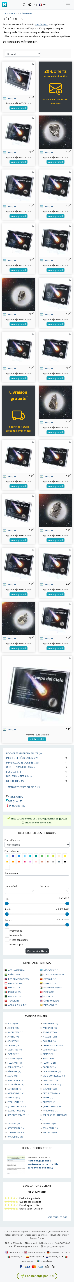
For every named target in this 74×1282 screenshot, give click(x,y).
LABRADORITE (52, 1084)
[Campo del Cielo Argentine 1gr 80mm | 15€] (18, 131)
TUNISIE (13, 1000)
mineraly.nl (54, 1256)
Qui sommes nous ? (58, 1231)
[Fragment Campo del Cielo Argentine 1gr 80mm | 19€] (18, 185)
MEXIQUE (14, 992)
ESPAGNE (49, 979)
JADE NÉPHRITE (52, 1071)
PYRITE (48, 1097)
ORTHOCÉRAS (51, 1093)
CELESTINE (15, 1049)
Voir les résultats (37, 951)
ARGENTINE (50, 970)
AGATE (13, 1023)
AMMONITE (50, 1028)
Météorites (15, 780)
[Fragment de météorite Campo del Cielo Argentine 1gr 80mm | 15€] (18, 618)
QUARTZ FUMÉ (52, 1106)
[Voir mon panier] (35, 4)
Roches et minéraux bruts (24, 753)
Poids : (8, 909)
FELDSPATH (15, 1062)
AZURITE (13, 1041)
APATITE (13, 1036)
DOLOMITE (15, 1058)
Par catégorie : (12, 840)
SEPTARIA (14, 1123)
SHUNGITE (49, 1123)
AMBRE (13, 1028)
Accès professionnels (37, 1234)
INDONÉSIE (15, 983)
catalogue (11, 13)
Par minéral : (11, 886)
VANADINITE (15, 1136)
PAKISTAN (14, 996)
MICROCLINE (16, 1093)
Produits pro (17, 805)
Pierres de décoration (22, 757)
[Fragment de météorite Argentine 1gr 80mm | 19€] (55, 131)
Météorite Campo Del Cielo (24, 787)
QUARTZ (49, 1102)
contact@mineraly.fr (27, 1246)
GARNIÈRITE (15, 1067)
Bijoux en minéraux (20, 776)
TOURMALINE (16, 1132)
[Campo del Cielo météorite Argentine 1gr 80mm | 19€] (55, 239)
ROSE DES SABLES (18, 1115)
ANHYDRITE (50, 1032)
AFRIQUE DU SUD (17, 1005)
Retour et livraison (14, 1234)
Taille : (8, 920)
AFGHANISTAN (16, 970)
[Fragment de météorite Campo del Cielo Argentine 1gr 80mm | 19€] (18, 455)
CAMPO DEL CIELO (53, 1045)
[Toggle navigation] (68, 4)
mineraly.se (46, 1261)
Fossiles (14, 771)
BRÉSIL (14, 974)
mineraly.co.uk (35, 1252)
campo (11, 98)
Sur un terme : (12, 873)
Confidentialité (38, 1231)
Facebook (32, 1243)
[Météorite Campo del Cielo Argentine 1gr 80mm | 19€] (18, 77)
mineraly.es (35, 1256)
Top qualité (14, 801)
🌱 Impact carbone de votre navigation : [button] (37, 820)
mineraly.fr (14, 1252)
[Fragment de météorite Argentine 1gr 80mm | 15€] (18, 294)
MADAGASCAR (52, 987)
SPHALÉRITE (50, 1128)
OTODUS (14, 1097)
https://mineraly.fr (54, 1246)
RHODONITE (50, 1110)
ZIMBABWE (50, 1005)
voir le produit (18, 108)
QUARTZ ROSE (16, 1110)
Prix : (7, 898)
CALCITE (13, 1045)
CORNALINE (50, 1049)
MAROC (14, 987)
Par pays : (45, 886)
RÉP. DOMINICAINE (18, 979)
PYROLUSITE (15, 1102)
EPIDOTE (48, 1058)
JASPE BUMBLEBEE (54, 1075)
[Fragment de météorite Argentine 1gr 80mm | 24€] (55, 564)
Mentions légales (20, 1231)
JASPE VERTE (50, 1080)
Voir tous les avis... (58, 1217)
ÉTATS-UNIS (51, 1000)
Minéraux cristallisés (22, 762)
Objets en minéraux (20, 767)
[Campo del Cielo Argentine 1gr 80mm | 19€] (55, 185)
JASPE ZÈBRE (16, 1084)
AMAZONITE (50, 1023)
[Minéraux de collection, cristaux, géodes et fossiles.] (4, 4)
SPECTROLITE (16, 1128)
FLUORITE (49, 1062)
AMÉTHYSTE (15, 1032)
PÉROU (48, 992)
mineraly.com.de (59, 1252)
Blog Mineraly (14, 1243)
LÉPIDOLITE (15, 1089)
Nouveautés (14, 796)
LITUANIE (49, 983)
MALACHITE (50, 1089)
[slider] (7, 903)
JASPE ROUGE (16, 1080)
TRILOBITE (50, 1132)
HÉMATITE (14, 1071)
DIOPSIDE (49, 1054)
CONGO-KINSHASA (53, 974)
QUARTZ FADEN (17, 1106)
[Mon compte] (30, 4)
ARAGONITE (50, 1036)
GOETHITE (49, 1067)
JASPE (12, 1075)
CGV (6, 1231)
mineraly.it (16, 1256)
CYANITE (13, 1054)
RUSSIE (48, 996)
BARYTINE (49, 1041)
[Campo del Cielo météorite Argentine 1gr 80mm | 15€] (55, 348)
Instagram (47, 1243)
